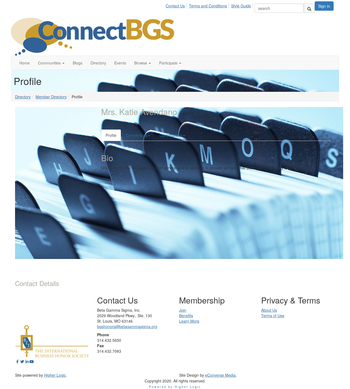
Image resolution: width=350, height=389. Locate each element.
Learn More (189, 321)
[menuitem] (176, 4)
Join (182, 310)
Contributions (170, 135)
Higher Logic (55, 375)
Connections (136, 135)
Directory (23, 96)
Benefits (186, 315)
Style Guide (241, 5)
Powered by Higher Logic (175, 386)
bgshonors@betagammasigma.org (127, 326)
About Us (269, 310)
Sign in (324, 6)
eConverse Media (220, 375)
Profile (111, 135)
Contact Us (175, 5)
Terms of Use (272, 315)
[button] (51, 63)
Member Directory (51, 96)
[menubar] (210, 4)
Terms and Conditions (208, 5)
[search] (309, 8)
